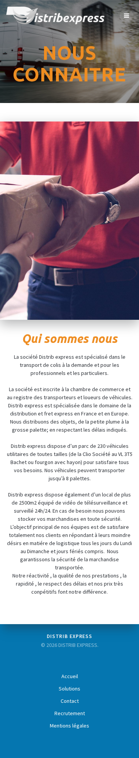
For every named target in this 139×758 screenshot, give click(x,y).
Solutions (69, 688)
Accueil (69, 676)
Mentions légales (69, 725)
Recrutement (69, 713)
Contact (70, 700)
